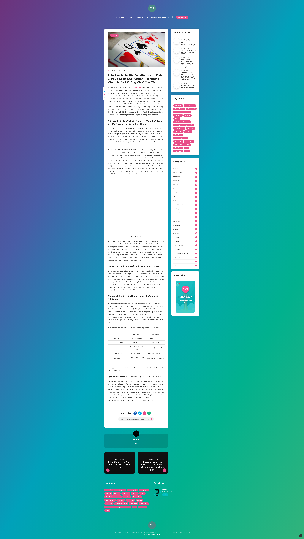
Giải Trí (114, 35)
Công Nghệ (120, 17)
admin (136, 440)
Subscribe (181, 17)
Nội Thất (145, 17)
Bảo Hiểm (178, 105)
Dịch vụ (186, 112)
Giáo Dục (178, 115)
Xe (186, 148)
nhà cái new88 (136, 88)
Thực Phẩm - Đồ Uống (182, 144)
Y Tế (186, 151)
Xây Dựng (178, 151)
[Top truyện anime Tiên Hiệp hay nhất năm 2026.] (176, 50)
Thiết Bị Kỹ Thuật (180, 138)
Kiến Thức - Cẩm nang (182, 121)
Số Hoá (188, 131)
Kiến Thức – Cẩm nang (180, 205)
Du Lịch (129, 17)
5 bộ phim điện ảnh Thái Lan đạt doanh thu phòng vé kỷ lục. (188, 42)
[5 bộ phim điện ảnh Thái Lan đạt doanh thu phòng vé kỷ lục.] (176, 41)
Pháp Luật (166, 17)
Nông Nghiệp (179, 128)
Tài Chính (178, 148)
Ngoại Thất (188, 125)
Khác (176, 118)
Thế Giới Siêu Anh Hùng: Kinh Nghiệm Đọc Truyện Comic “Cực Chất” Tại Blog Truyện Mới (188, 76)
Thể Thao (178, 141)
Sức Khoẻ (137, 17)
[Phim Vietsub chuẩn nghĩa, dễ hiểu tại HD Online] (176, 85)
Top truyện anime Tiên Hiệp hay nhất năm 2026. (189, 52)
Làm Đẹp (178, 125)
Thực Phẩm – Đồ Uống (180, 253)
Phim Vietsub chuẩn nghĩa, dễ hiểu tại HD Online (188, 87)
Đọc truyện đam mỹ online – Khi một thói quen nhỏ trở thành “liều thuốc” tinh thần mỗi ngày (188, 63)
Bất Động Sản (189, 105)
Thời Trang (189, 141)
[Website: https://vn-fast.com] (136, 443)
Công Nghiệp (156, 17)
